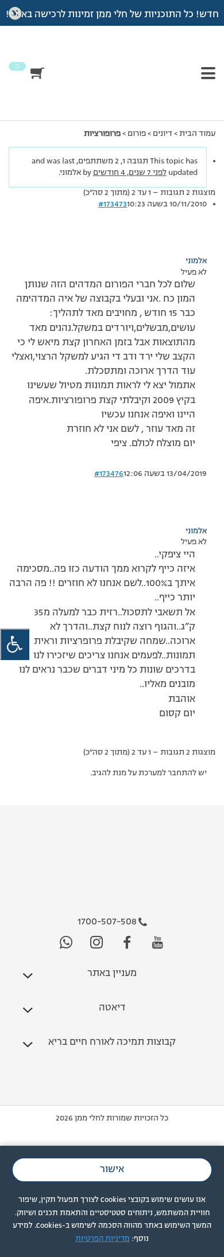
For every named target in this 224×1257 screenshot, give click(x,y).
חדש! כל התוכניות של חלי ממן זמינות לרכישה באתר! (112, 15)
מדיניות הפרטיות (102, 1239)
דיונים (162, 133)
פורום (137, 133)
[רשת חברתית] (157, 943)
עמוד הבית (197, 133)
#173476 (108, 474)
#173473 (112, 204)
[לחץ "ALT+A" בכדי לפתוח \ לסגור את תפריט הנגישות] (14, 644)
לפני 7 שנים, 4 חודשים (130, 172)
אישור (112, 1170)
